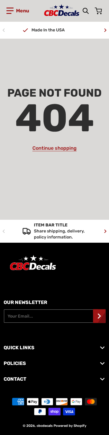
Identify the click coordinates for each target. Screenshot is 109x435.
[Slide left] (3, 30)
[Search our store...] (86, 11)
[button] (18, 11)
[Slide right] (105, 30)
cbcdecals (45, 426)
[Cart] (99, 11)
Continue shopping (54, 148)
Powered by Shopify (70, 426)
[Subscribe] (99, 316)
